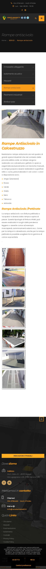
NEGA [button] (32, 560)
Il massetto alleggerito (14, 67)
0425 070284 (30, 3)
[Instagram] (24, 10)
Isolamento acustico (13, 74)
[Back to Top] (41, 419)
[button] (23, 565)
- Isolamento (7, 532)
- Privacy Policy (8, 538)
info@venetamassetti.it (17, 509)
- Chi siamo (7, 521)
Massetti (7, 81)
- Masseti (5, 525)
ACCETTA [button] (16, 560)
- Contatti (6, 535)
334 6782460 (18, 3)
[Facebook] (21, 10)
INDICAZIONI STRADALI (23, 456)
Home (4, 40)
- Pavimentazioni (9, 528)
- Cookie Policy (8, 542)
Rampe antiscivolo (12, 88)
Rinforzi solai (9, 102)
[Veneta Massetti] (16, 18)
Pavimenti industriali (13, 95)
